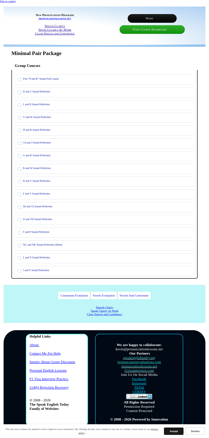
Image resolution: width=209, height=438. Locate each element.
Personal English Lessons (48, 370)
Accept (174, 431)
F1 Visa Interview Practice (49, 379)
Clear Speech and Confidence (55, 33)
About (35, 345)
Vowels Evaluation (104, 295)
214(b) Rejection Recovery (49, 387)
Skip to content (8, 1)
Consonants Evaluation (74, 295)
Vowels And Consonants (134, 295)
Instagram (139, 383)
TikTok (139, 387)
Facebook (139, 379)
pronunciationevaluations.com (139, 362)
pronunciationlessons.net (55, 18)
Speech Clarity (55, 26)
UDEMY (139, 392)
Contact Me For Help (45, 353)
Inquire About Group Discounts (52, 362)
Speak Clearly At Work (55, 29)
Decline (195, 431)
